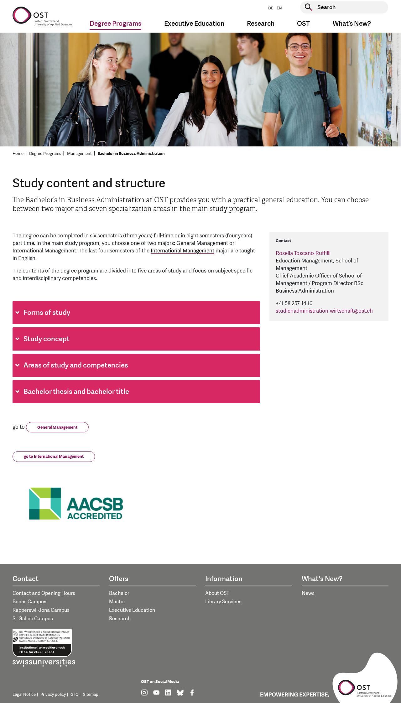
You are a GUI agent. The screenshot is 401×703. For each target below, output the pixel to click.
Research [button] (260, 23)
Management (79, 153)
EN (279, 8)
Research (120, 618)
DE (270, 8)
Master (117, 601)
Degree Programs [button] (115, 23)
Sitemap (90, 694)
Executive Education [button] (194, 23)
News (308, 593)
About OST (217, 593)
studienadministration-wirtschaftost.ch (324, 310)
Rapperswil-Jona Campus (41, 610)
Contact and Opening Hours (44, 593)
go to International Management (54, 456)
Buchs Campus (29, 601)
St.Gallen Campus (33, 618)
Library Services (223, 601)
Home (18, 153)
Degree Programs (45, 153)
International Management (182, 250)
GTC (74, 694)
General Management (57, 427)
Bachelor (119, 593)
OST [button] (303, 23)
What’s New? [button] (352, 23)
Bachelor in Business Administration (131, 153)
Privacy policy (53, 694)
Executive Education (132, 610)
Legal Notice (24, 694)
